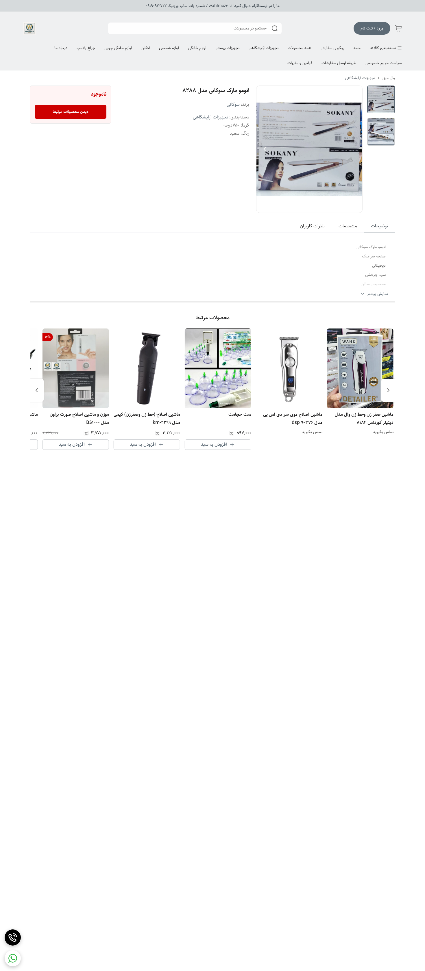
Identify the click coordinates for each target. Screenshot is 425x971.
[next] (37, 390)
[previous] (388, 390)
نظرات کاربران (312, 226)
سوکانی (233, 104)
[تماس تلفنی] (13, 937)
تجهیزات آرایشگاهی (360, 78)
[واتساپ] (13, 958)
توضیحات (379, 226)
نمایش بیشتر (377, 294)
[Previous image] (264, 149)
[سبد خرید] (398, 28)
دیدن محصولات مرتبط (70, 112)
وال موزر (388, 78)
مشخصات (348, 226)
